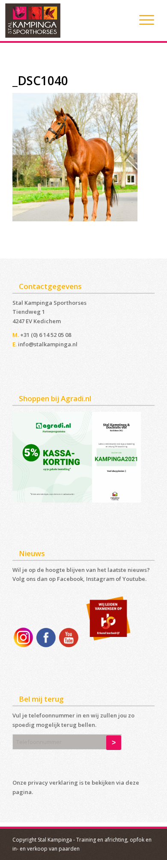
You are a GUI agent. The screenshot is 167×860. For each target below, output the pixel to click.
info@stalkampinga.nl (48, 344)
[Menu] (142, 19)
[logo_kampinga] (67, 20)
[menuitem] (142, 19)
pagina (22, 792)
